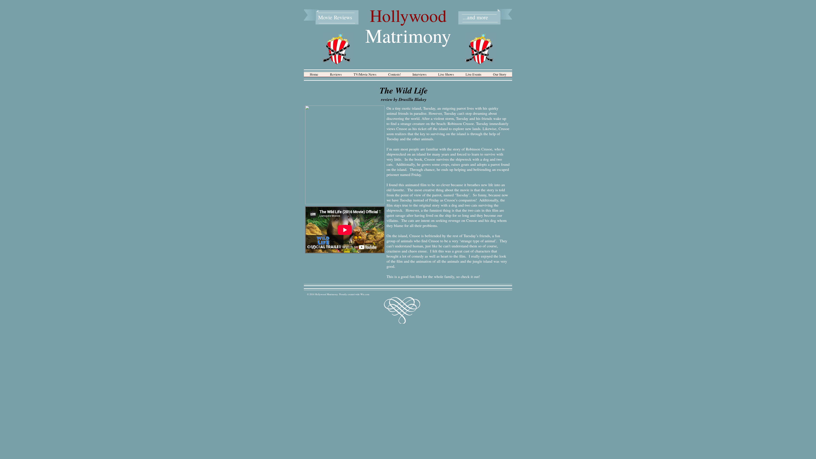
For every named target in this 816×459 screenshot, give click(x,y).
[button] (336, 75)
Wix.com (364, 294)
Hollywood (408, 15)
